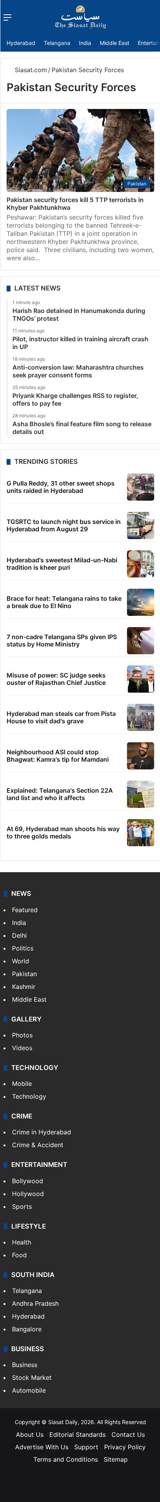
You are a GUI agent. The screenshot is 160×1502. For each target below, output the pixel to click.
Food (19, 1255)
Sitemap (116, 1459)
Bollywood (27, 1181)
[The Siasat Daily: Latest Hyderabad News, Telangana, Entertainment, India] (80, 17)
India (85, 43)
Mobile (22, 1083)
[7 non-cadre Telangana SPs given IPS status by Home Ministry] (140, 640)
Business (24, 1365)
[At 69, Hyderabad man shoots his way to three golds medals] (140, 832)
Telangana (57, 43)
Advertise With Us (41, 1447)
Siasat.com (30, 70)
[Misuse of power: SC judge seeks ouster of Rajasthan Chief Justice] (140, 679)
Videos (22, 1048)
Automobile (29, 1390)
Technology (29, 1096)
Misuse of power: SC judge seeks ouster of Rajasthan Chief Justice (56, 678)
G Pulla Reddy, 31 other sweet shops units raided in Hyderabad (61, 486)
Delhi (19, 935)
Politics (22, 948)
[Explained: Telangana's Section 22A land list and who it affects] (140, 794)
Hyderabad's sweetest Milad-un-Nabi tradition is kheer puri (62, 563)
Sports (22, 1206)
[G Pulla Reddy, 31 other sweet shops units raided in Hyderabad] (140, 487)
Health (21, 1242)
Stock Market (32, 1377)
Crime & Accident (37, 1145)
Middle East (114, 43)
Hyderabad (21, 43)
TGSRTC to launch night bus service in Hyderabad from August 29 (64, 525)
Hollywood (28, 1194)
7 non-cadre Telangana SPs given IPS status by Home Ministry (62, 640)
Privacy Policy (125, 1447)
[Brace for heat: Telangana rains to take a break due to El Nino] (140, 602)
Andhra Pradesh (35, 1303)
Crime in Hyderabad (41, 1132)
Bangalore (27, 1329)
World (20, 961)
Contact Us (128, 1434)
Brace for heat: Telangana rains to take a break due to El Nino (64, 602)
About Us (29, 1434)
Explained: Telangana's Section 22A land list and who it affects (60, 794)
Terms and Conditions (65, 1459)
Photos (22, 1035)
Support (86, 1447)
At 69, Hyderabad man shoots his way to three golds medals (63, 832)
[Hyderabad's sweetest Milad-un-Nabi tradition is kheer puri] (140, 563)
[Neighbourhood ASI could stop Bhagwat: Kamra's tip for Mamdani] (140, 755)
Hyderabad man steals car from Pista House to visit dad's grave (61, 717)
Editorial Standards (77, 1434)
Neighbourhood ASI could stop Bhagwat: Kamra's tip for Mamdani (58, 755)
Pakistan (24, 974)
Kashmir (23, 986)
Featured (25, 910)
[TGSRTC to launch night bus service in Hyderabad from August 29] (140, 525)
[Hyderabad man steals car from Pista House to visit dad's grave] (140, 717)
